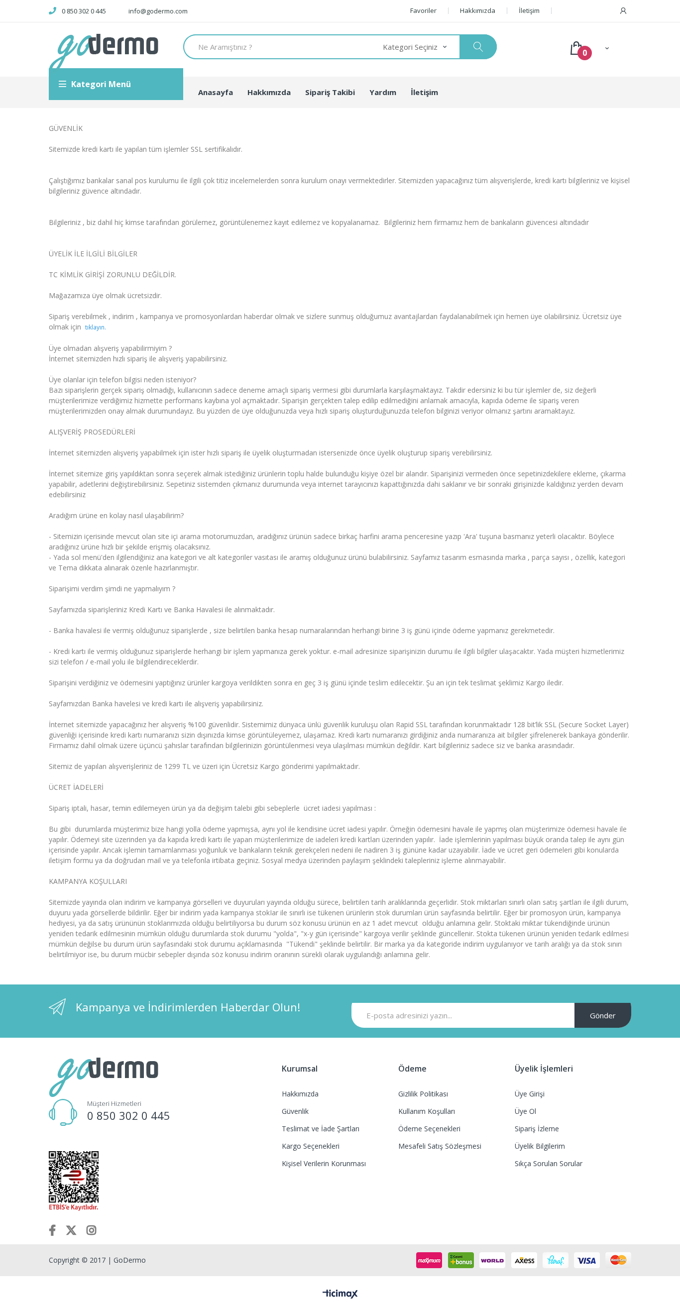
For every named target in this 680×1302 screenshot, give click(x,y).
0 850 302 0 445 (84, 10)
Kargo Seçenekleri (311, 1146)
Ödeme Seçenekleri (429, 1128)
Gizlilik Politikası (423, 1093)
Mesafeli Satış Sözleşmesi (439, 1146)
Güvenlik (295, 1111)
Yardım (382, 92)
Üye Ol (525, 1111)
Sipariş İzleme (537, 1128)
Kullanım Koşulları (426, 1111)
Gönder (603, 1015)
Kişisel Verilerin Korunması (324, 1163)
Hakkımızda (477, 10)
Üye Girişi (530, 1093)
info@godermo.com (158, 10)
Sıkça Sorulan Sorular (548, 1163)
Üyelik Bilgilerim (540, 1146)
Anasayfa (215, 92)
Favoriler (423, 10)
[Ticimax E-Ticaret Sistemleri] (340, 1295)
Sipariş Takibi (330, 92)
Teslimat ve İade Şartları (320, 1128)
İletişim (529, 10)
